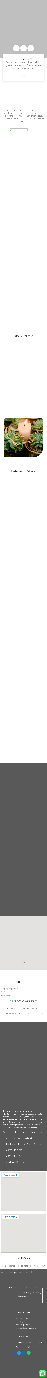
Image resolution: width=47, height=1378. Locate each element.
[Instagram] (23, 48)
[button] (43, 3)
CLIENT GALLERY (23, 1001)
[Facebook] (16, 48)
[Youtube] (30, 48)
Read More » (6, 996)
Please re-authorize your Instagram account (20, 1270)
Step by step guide (9, 988)
